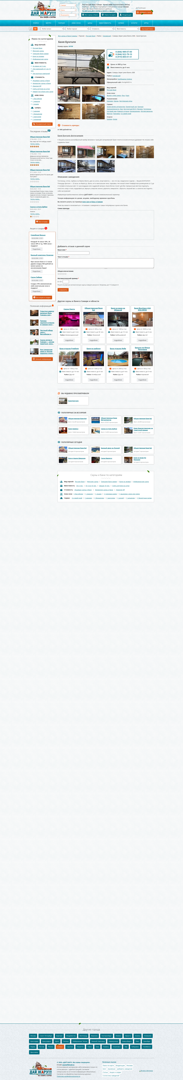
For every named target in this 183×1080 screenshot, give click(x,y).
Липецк (66, 1041)
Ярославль (34, 1052)
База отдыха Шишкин (76, 458)
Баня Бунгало (73, 401)
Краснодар (34, 1041)
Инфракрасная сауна (40, 59)
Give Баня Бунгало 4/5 (64, 274)
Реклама (130, 1066)
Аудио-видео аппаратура (116, 107)
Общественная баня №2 (40, 170)
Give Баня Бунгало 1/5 (58, 274)
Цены (90, 23)
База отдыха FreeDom (69, 349)
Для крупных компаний (41, 74)
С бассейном (37, 99)
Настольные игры (125, 101)
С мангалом (37, 117)
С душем (36, 104)
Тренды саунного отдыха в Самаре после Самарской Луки (47, 323)
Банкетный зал (131, 107)
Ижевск (118, 1036)
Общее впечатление (65, 271)
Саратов (70, 1047)
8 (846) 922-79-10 (124, 54)
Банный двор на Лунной (110, 448)
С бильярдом (37, 114)
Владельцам (126, 15)
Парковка (116, 114)
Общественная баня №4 (40, 137)
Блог (104, 1069)
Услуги (134, 23)
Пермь (32, 1047)
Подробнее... (37, 249)
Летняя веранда (146, 111)
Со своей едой (126, 114)
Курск (57, 1041)
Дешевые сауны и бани (41, 81)
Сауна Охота (69, 309)
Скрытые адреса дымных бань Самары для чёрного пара (47, 314)
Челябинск (147, 1047)
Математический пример (68, 278)
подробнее (69, 340)
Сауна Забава (36, 277)
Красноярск (46, 1041)
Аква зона (76, 23)
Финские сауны (38, 51)
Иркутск (128, 1036)
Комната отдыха (123, 111)
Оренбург (146, 1041)
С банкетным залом (144, 498)
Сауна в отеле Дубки (38, 207)
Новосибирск (127, 1041)
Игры (146, 23)
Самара (60, 1047)
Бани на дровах (38, 56)
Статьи (105, 1072)
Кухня (115, 119)
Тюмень (106, 1047)
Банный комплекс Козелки (42, 255)
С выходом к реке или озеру (129, 494)
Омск (137, 1041)
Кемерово (147, 1036)
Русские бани (37, 48)
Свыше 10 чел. (104, 486)
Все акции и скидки (43, 297)
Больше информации (43, 359)
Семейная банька (38, 235)
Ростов (41, 1047)
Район (36, 23)
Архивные (111, 1069)
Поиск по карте (110, 15)
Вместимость (105, 23)
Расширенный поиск (43, 124)
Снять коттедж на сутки (41, 89)
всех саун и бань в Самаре (92, 202)
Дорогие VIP (37, 86)
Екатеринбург (107, 1036)
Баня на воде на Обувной (118, 309)
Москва (33, 1036)
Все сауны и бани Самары (67, 36)
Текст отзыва (63, 257)
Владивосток (71, 1036)
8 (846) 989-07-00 (124, 51)
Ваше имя (62, 250)
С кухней (120, 498)
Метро (48, 23)
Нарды (116, 101)
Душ (123, 95)
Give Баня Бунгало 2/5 (60, 274)
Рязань (50, 1047)
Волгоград (83, 1036)
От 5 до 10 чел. (91, 486)
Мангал (109, 114)
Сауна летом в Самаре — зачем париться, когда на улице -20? (47, 343)
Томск (89, 1047)
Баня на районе (94, 349)
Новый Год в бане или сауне (43, 92)
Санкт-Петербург (46, 1036)
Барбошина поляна (125, 79)
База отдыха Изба (118, 349)
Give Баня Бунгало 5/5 (66, 274)
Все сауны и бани (91, 15)
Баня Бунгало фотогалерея (70, 135)
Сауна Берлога (106, 458)
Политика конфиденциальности (68, 1076)
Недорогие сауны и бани (42, 83)
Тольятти (80, 1047)
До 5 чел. (79, 486)
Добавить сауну (145, 12)
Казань (137, 1036)
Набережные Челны (80, 1041)
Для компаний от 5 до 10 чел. (41, 70)
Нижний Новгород (98, 1041)
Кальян (109, 119)
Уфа (126, 1047)
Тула (97, 1047)
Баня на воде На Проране (140, 459)
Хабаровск (135, 1047)
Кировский (107, 36)
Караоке (110, 101)
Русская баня (90, 36)
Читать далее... (35, 144)
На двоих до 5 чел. (39, 66)
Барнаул (59, 1036)
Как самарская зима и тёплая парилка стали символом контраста (46, 353)
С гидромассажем (110, 494)
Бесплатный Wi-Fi (130, 109)
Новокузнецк (113, 1041)
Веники (140, 109)
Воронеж (94, 1036)
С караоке (36, 111)
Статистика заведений (111, 1076)
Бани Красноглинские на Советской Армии (143, 429)
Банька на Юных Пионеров (142, 348)
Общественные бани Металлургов (109, 419)
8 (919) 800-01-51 (124, 56)
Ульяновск (117, 1047)
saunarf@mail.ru (68, 1065)
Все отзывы (43, 222)
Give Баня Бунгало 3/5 (62, 274)
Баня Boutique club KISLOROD (142, 309)
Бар (121, 109)
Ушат (127, 95)
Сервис (121, 23)
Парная (61, 23)
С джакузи (36, 101)
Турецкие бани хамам (41, 54)
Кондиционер (135, 111)
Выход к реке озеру (114, 95)
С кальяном (37, 119)
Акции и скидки (115, 1072)
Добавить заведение (124, 1069)
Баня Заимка (73, 429)
